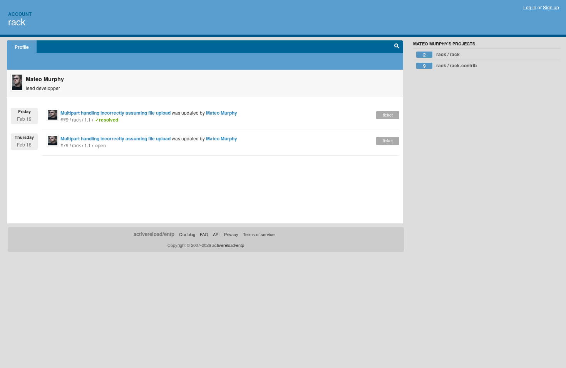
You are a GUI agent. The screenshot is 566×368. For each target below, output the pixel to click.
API (216, 234)
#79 (64, 145)
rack (16, 21)
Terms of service (259, 234)
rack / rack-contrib (450, 65)
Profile (22, 46)
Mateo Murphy (221, 112)
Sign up (551, 7)
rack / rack (441, 54)
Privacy (231, 234)
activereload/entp (154, 234)
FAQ (204, 234)
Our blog (187, 234)
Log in (529, 7)
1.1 (87, 119)
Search (396, 46)
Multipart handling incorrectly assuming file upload (115, 138)
